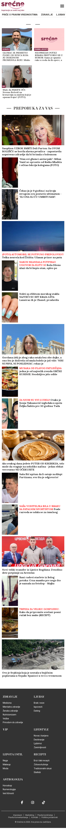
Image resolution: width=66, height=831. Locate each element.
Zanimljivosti (41, 49)
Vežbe (6, 718)
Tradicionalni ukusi (43, 768)
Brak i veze (39, 703)
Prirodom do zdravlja (13, 722)
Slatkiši (37, 772)
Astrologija (13, 779)
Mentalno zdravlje (11, 707)
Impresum (17, 815)
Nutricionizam (9, 714)
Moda (5, 768)
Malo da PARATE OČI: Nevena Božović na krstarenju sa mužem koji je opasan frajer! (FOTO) (17, 94)
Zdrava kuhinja (41, 764)
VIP (3, 86)
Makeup (7, 764)
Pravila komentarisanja (18, 817)
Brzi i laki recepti (41, 760)
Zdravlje (47, 14)
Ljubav (60, 14)
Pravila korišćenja (45, 815)
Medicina (7, 703)
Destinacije (39, 739)
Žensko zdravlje (10, 711)
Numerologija (9, 789)
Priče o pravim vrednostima (20, 14)
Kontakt (34, 817)
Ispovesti (38, 707)
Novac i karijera (41, 735)
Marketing (29, 815)
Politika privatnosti (49, 817)
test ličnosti (8, 793)
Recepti (40, 754)
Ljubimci (38, 743)
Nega (5, 760)
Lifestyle (41, 730)
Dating (37, 711)
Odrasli (6, 49)
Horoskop (7, 785)
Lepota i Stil (13, 754)
